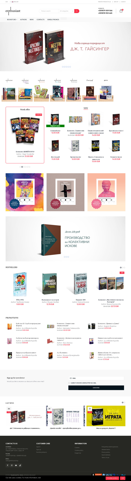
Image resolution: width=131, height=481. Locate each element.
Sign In (123, 1)
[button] (122, 11)
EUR (7, 1)
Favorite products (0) (104, 1)
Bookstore (11, 20)
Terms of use (105, 457)
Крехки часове (75, 157)
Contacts (40, 20)
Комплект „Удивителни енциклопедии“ (75, 132)
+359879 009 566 (11, 455)
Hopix (21, 475)
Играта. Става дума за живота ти (96, 158)
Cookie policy (79, 450)
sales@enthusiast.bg (12, 461)
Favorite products (41, 452)
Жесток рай (55, 157)
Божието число (116, 157)
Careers (77, 447)
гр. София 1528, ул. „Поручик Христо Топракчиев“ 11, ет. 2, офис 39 (17, 449)
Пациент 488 (80, 300)
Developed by (15, 475)
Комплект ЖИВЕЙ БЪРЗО (25, 152)
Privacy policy (106, 452)
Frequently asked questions (110, 447)
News (32, 20)
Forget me (78, 453)
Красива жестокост (116, 131)
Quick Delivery (106, 455)
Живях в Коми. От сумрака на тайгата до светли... (109, 354)
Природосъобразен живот (26, 353)
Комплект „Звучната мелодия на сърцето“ (69, 339)
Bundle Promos (53, 20)
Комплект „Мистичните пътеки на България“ (111, 301)
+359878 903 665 (21, 455)
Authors (23, 20)
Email (74, 378)
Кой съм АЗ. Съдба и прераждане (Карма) (28, 324)
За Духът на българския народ (27, 338)
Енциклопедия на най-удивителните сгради (96, 132)
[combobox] (49, 11)
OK (123, 478)
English (16, 1)
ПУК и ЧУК (20, 300)
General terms (106, 449)
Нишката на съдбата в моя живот (110, 338)
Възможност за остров (50, 300)
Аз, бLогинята (62, 353)
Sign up (116, 1)
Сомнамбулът (55, 131)
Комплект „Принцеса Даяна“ (108, 323)
